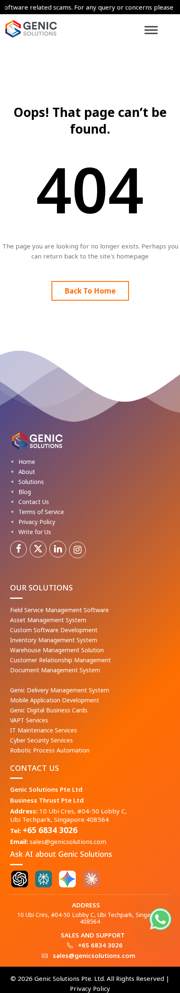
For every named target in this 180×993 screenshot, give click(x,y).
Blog (24, 492)
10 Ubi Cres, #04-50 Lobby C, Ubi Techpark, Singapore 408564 (68, 815)
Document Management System (55, 670)
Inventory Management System (53, 640)
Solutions (31, 482)
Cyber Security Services (41, 740)
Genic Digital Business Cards (48, 710)
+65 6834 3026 (50, 830)
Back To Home (90, 291)
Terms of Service (41, 512)
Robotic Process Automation (50, 750)
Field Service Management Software (59, 610)
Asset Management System (48, 620)
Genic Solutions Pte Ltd (46, 789)
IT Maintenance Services (43, 730)
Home (26, 462)
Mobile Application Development (54, 700)
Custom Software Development (54, 630)
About (26, 472)
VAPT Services (29, 720)
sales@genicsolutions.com (68, 841)
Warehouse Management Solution (57, 650)
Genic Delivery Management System (59, 690)
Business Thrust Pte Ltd (47, 800)
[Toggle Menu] (151, 30)
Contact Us (33, 502)
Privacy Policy (36, 522)
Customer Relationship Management (60, 660)
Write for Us (34, 532)
